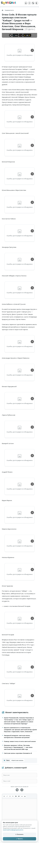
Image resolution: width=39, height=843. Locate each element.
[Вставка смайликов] (15, 796)
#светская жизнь (17, 760)
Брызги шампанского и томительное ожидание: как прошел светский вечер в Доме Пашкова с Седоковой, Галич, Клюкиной (20, 729)
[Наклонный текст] (7, 796)
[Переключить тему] (36, 3)
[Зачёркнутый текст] (12, 796)
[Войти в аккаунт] (25, 3)
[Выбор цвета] (18, 796)
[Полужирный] (4, 796)
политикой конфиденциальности (13, 830)
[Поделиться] (10, 35)
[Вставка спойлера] (24, 796)
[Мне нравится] (24, 35)
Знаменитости (9, 10)
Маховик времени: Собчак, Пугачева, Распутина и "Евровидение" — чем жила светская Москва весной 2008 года (18, 747)
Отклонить (20, 834)
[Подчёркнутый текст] (9, 796)
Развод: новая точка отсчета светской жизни (20, 741)
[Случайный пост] (33, 3)
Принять (20, 838)
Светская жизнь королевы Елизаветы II (18, 753)
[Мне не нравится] (29, 35)
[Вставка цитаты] (21, 796)
